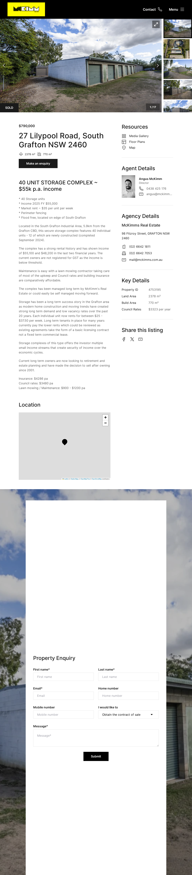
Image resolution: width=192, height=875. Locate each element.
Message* (40, 726)
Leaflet (66, 479)
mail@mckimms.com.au (145, 260)
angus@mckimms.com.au (159, 194)
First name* (41, 669)
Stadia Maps (75, 479)
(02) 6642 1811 (139, 246)
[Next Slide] (158, 65)
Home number (108, 688)
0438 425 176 (156, 188)
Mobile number (44, 707)
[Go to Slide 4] (178, 89)
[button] (81, 65)
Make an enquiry (38, 163)
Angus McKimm (150, 179)
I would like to (108, 707)
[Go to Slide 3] (178, 69)
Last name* (106, 669)
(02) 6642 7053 (140, 253)
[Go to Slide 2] (177, 49)
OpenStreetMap (97, 479)
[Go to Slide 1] (178, 28)
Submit (96, 756)
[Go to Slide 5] (178, 110)
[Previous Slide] (4, 65)
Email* (38, 688)
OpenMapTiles (85, 479)
